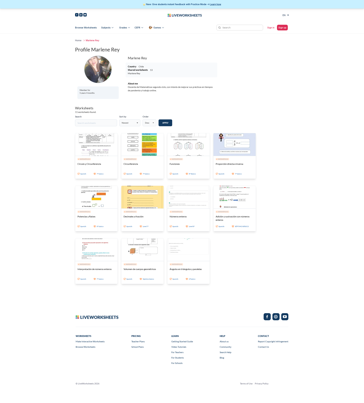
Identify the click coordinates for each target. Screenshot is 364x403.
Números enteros (178, 216)
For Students (177, 357)
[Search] (219, 27)
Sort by (122, 116)
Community (225, 346)
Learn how (215, 4)
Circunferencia (131, 163)
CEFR (137, 27)
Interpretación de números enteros (94, 269)
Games (157, 27)
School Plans (137, 346)
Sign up (282, 27)
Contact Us (263, 346)
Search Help (225, 352)
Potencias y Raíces (86, 216)
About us (224, 341)
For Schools (177, 363)
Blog (222, 357)
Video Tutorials (178, 346)
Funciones (175, 163)
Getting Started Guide (182, 341)
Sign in (270, 27)
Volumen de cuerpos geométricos (140, 269)
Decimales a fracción (133, 216)
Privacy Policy (261, 383)
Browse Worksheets (86, 27)
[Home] (185, 15)
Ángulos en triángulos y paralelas (186, 269)
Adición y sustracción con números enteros (233, 218)
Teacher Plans (138, 341)
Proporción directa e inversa (229, 163)
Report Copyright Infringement (273, 341)
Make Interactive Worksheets (90, 341)
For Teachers (177, 352)
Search (78, 116)
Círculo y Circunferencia (89, 163)
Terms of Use (246, 383)
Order (146, 116)
